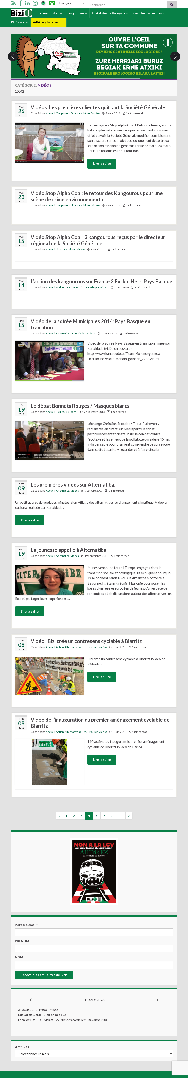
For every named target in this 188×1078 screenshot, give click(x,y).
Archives (22, 1047)
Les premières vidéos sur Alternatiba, (73, 485)
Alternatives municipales (71, 333)
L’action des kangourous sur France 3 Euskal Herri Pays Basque (101, 281)
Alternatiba (62, 490)
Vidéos (95, 113)
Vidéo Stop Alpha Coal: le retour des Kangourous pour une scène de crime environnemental (97, 196)
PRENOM (22, 941)
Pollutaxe (61, 411)
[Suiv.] (157, 1000)
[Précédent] (31, 1000)
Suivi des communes (148, 13)
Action (60, 287)
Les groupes (76, 13)
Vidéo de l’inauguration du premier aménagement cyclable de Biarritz (100, 723)
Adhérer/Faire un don (48, 22)
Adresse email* (26, 925)
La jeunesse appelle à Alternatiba (68, 550)
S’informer (18, 22)
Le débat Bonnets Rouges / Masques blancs (80, 406)
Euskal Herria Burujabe (109, 13)
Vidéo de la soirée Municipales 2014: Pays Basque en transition (90, 324)
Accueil (15, 13)
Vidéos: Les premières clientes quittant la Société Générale (98, 107)
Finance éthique (81, 113)
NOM (19, 957)
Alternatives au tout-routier (81, 647)
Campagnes (63, 113)
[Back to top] (177, 1050)
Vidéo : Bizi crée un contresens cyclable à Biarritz (86, 641)
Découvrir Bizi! (48, 13)
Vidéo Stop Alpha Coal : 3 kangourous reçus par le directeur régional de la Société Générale (98, 240)
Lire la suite (102, 163)
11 (121, 816)
